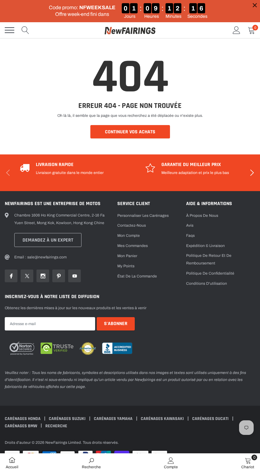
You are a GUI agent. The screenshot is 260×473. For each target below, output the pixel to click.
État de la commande (137, 276)
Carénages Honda (23, 419)
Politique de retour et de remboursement (208, 259)
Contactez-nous (131, 225)
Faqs (190, 235)
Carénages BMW (21, 426)
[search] (25, 30)
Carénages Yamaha (113, 419)
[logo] (130, 30)
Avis (189, 225)
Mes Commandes (132, 245)
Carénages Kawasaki (163, 419)
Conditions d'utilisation (206, 283)
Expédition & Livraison (205, 245)
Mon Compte (128, 235)
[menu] (9, 30)
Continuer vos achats (130, 132)
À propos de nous (202, 215)
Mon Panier (127, 256)
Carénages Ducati (211, 419)
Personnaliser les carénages (143, 215)
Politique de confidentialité (210, 273)
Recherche (56, 426)
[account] (236, 30)
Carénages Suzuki (68, 419)
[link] (11, 276)
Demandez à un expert (48, 240)
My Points (125, 266)
